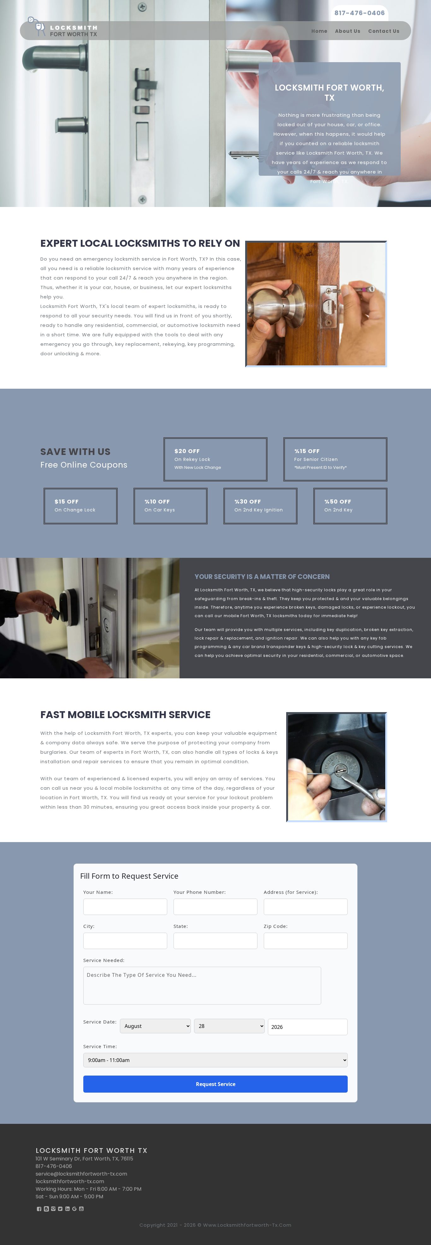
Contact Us (384, 31)
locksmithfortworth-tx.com (70, 1181)
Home (319, 31)
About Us (348, 31)
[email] (81, 1173)
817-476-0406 (359, 13)
